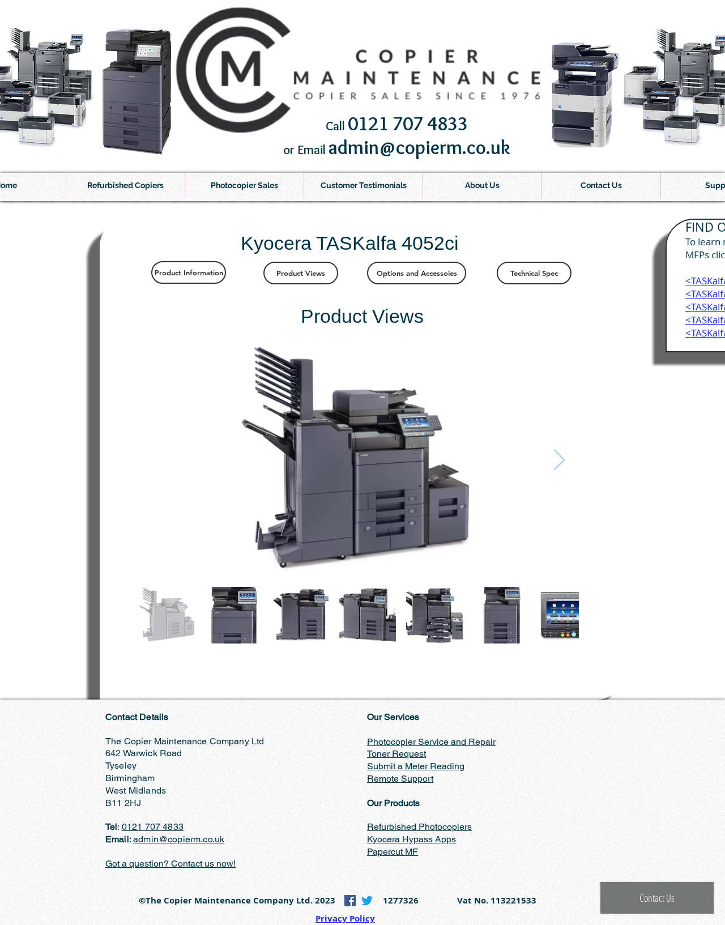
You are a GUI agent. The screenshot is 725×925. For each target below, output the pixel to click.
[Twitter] (367, 900)
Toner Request (396, 753)
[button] (244, 185)
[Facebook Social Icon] (350, 900)
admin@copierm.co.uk (178, 839)
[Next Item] (559, 460)
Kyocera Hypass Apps (411, 839)
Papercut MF (392, 851)
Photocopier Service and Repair (431, 741)
